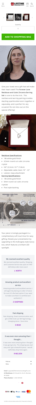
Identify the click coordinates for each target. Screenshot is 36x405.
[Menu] (3, 4)
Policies (8, 361)
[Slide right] (32, 17)
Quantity (18, 24)
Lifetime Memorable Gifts (14, 401)
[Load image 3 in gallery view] (26, 17)
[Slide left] (4, 17)
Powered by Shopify (27, 401)
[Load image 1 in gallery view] (10, 17)
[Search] (32, 4)
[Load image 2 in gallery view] (18, 17)
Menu (7, 364)
